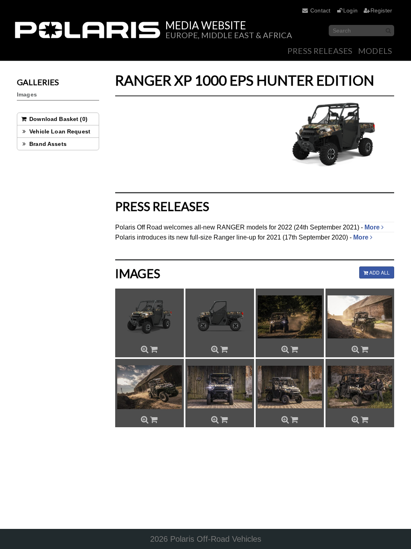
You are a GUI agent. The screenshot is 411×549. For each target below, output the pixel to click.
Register (381, 10)
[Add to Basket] (154, 349)
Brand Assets (47, 144)
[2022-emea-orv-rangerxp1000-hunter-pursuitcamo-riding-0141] (149, 387)
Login (350, 10)
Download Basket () (57, 119)
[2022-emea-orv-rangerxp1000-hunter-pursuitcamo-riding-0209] (290, 317)
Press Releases (319, 50)
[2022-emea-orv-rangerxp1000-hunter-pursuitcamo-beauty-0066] (290, 387)
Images (27, 94)
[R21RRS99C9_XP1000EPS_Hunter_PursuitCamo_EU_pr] (219, 317)
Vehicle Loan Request (59, 131)
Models (375, 50)
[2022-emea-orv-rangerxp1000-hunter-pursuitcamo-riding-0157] (360, 317)
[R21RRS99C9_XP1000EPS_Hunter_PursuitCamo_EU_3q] (149, 317)
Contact (320, 10)
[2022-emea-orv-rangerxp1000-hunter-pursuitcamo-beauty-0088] (219, 387)
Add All (379, 272)
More (372, 227)
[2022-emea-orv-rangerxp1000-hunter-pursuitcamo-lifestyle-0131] (360, 387)
